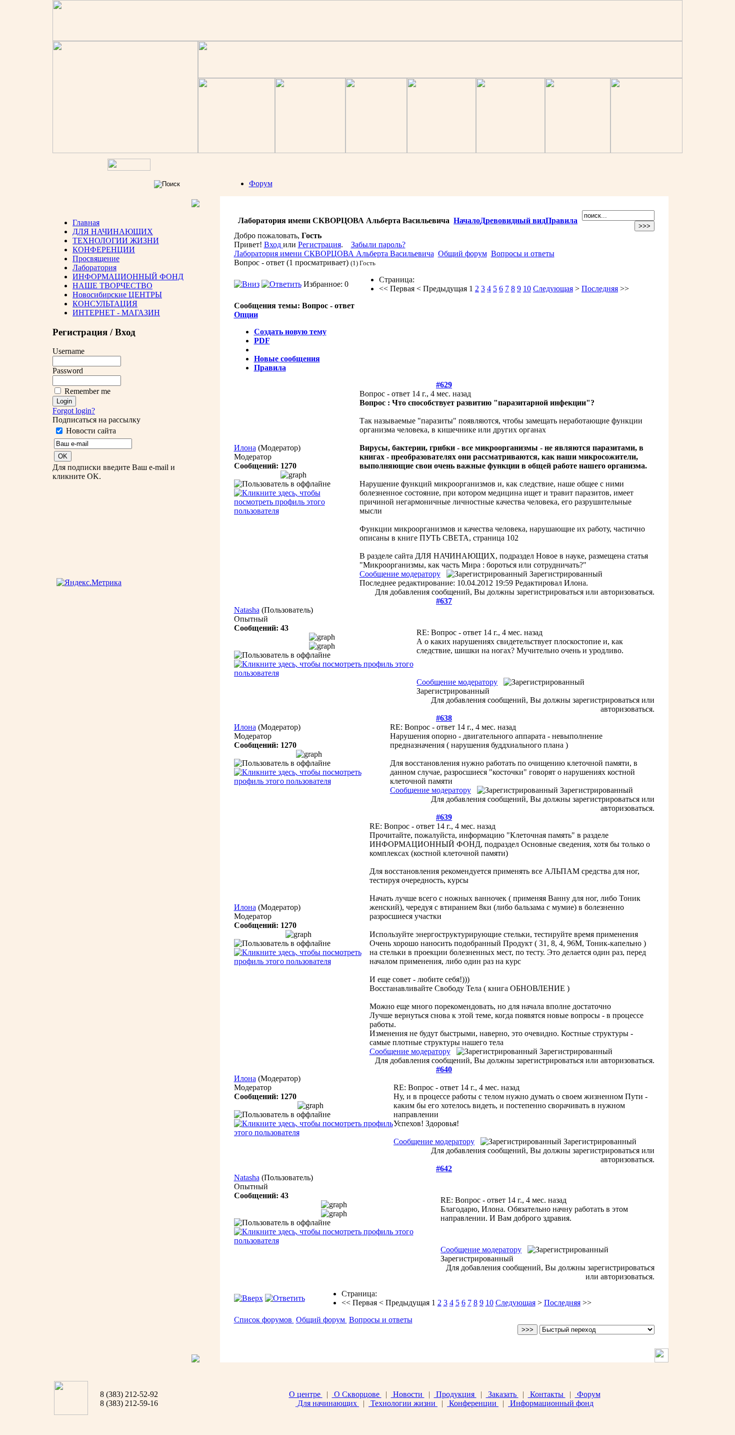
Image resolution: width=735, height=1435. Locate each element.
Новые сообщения (287, 358)
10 (527, 288)
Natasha (247, 610)
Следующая (553, 288)
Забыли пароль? (378, 244)
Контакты (547, 1394)
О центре (305, 1394)
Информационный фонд (551, 1403)
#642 (444, 1168)
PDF (262, 340)
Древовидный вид (513, 220)
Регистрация (319, 244)
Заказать (502, 1394)
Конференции (472, 1403)
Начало (467, 220)
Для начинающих (327, 1403)
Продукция (455, 1394)
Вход (273, 244)
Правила (562, 220)
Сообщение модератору (400, 574)
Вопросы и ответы (522, 253)
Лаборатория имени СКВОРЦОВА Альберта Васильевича (334, 253)
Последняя (600, 288)
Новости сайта (91, 430)
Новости (407, 1394)
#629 (444, 384)
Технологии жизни (403, 1403)
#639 (444, 817)
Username (68, 351)
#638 (444, 718)
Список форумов (264, 1319)
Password (67, 370)
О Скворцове (357, 1394)
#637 (444, 601)
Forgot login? (73, 410)
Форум (260, 183)
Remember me (87, 391)
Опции (246, 314)
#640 (444, 1069)
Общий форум (462, 253)
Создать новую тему (290, 331)
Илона (245, 447)
